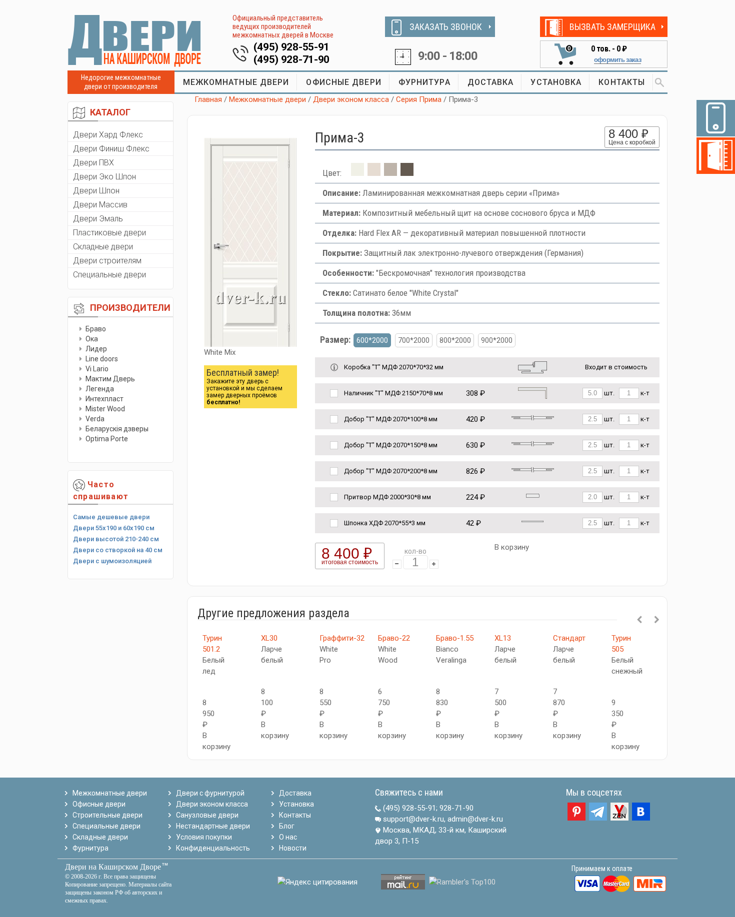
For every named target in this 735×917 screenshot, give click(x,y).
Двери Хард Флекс (108, 134)
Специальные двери (109, 274)
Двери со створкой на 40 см (117, 550)
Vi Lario (97, 369)
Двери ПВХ (93, 162)
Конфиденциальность (213, 848)
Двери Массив (100, 204)
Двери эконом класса (351, 99)
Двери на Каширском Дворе (113, 867)
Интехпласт (105, 399)
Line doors (102, 359)
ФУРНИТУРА (424, 82)
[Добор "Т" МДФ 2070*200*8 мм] (533, 469)
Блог (286, 826)
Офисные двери (99, 804)
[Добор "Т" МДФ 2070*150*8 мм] (533, 443)
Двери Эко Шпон (104, 176)
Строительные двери (107, 815)
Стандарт (569, 638)
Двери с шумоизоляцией (112, 561)
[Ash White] (374, 173)
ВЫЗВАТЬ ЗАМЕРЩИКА (613, 26)
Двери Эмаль (98, 218)
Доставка (295, 793)
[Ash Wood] (407, 173)
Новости (292, 848)
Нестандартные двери (213, 826)
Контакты (295, 815)
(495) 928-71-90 (292, 59)
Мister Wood (105, 409)
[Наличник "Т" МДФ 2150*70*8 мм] (532, 392)
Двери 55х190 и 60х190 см (113, 528)
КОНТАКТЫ (621, 82)
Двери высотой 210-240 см (116, 539)
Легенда (100, 389)
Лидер (96, 349)
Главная (208, 99)
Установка (296, 804)
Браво (96, 329)
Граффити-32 (342, 638)
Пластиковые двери (109, 232)
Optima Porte (107, 439)
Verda (95, 419)
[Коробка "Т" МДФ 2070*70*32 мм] (532, 366)
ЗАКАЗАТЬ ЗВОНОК (446, 26)
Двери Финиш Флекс (111, 148)
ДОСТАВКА (491, 82)
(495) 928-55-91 (292, 47)
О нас (288, 837)
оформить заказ (617, 59)
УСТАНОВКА (556, 82)
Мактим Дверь (110, 379)
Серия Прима (419, 99)
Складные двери (103, 246)
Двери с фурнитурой (210, 793)
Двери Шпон (96, 190)
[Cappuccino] (390, 173)
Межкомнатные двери (267, 99)
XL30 (269, 638)
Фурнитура (90, 848)
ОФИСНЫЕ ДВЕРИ (343, 82)
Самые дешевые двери (111, 517)
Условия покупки (204, 837)
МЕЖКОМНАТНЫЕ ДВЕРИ (236, 82)
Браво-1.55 (455, 638)
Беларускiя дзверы (117, 429)
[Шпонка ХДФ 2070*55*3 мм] (533, 521)
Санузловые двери (207, 815)
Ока (92, 339)
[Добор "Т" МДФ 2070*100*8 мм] (533, 417)
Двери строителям (107, 260)
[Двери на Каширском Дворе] (135, 40)
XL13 (502, 638)
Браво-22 (394, 638)
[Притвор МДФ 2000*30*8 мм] (533, 495)
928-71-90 (457, 808)
